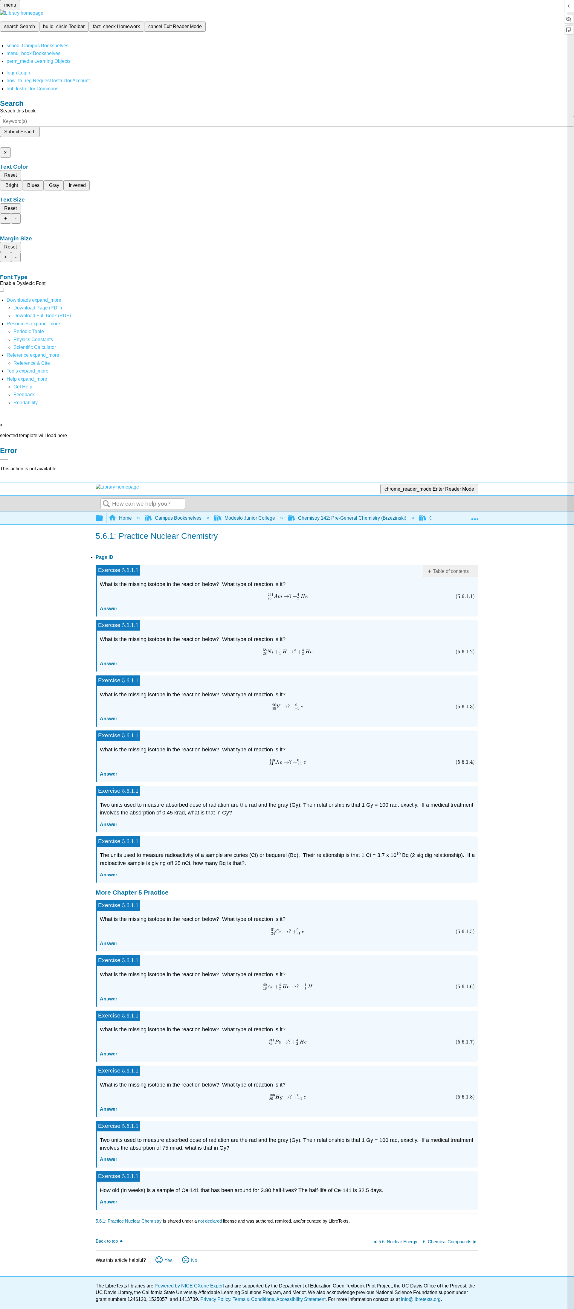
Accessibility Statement (301, 1299)
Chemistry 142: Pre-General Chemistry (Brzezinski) (352, 518)
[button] (24, 394)
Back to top (107, 1241)
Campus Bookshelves (178, 518)
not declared (210, 1220)
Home (125, 518)
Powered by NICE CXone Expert (190, 1285)
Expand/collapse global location (474, 516)
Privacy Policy (215, 1299)
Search (106, 504)
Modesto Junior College (249, 518)
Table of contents (451, 571)
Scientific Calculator (34, 347)
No (194, 1260)
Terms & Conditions (253, 1299)
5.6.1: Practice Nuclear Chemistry (129, 1220)
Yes (168, 1260)
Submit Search (20, 131)
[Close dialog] (4, 459)
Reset (10, 175)
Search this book (18, 110)
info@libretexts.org (420, 1299)
